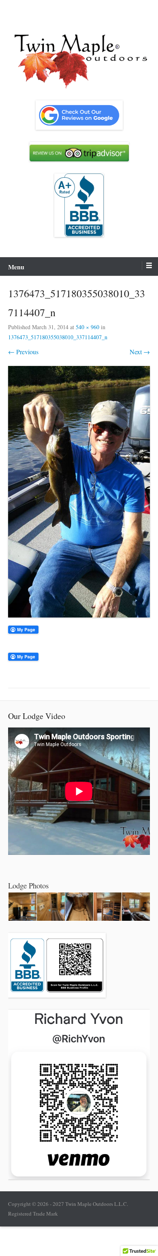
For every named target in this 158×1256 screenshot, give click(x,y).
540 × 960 (87, 327)
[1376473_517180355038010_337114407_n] (79, 491)
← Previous (23, 351)
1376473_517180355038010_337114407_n (57, 337)
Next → (140, 351)
